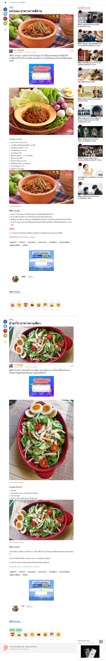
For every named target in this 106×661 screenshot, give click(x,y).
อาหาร (11, 7)
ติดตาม (30, 276)
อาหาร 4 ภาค (42, 242)
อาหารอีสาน (53, 242)
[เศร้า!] (58, 305)
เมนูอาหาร (13, 242)
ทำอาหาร (22, 242)
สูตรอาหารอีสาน (15, 245)
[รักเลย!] (25, 305)
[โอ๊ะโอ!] (52, 305)
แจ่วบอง (25, 245)
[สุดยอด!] (12, 305)
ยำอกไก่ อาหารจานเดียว (25, 323)
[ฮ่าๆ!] (32, 305)
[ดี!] (19, 305)
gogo (15, 50)
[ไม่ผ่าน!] (45, 305)
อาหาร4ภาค (31, 242)
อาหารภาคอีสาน (64, 242)
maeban (32, 237)
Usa (15, 365)
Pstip (21, 237)
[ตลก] (38, 305)
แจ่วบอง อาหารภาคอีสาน (25, 11)
